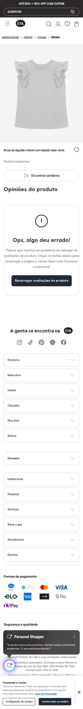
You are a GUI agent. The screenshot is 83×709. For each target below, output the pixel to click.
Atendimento (16, 539)
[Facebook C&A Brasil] (63, 343)
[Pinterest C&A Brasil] (41, 343)
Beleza (12, 435)
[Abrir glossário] (47, 458)
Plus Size (13, 420)
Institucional (15, 479)
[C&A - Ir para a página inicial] (20, 24)
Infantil (12, 390)
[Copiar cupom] (72, 11)
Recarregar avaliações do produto (41, 281)
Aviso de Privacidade (46, 693)
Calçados (13, 405)
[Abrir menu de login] (58, 24)
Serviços (13, 509)
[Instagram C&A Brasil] (19, 343)
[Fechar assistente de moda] (74, 636)
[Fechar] (79, 692)
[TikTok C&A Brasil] (30, 343)
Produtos (13, 494)
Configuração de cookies (19, 701)
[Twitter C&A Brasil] (52, 343)
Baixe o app (15, 524)
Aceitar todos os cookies (55, 701)
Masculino (14, 375)
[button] (48, 24)
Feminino (13, 360)
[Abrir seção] (49, 360)
